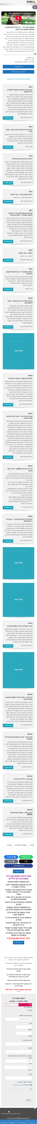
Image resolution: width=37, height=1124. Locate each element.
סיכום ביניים (28, 1007)
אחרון (30, 1036)
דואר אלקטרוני (26, 1040)
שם (30, 1023)
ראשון (30, 1030)
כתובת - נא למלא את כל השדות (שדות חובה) (20, 1056)
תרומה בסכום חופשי (25, 1015)
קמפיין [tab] (31, 845)
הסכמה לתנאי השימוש (24, 1082)
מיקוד (30, 1074)
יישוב (30, 1070)
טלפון (29, 1048)
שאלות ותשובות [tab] (20, 845)
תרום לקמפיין (18, 67)
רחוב (30, 1064)
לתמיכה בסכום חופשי (18, 72)
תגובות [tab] (9, 845)
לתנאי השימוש (17, 1085)
